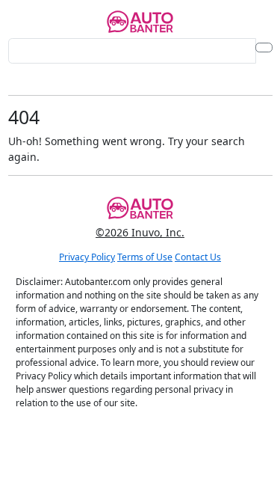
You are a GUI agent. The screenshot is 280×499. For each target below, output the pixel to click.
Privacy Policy (87, 257)
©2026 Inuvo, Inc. (140, 232)
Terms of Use (144, 257)
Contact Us (198, 257)
